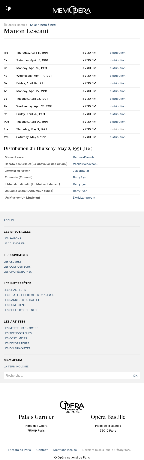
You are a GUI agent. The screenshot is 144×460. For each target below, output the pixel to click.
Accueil (9, 220)
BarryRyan (80, 177)
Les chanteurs (15, 290)
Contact (42, 449)
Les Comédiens (15, 305)
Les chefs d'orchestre (21, 310)
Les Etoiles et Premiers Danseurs (29, 295)
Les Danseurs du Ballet (21, 300)
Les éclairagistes (17, 348)
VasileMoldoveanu (85, 163)
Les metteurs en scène (21, 328)
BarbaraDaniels (83, 157)
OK (135, 375)
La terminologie (16, 366)
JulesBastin (81, 170)
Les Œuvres (12, 261)
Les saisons (12, 238)
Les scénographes (18, 333)
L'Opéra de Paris (19, 449)
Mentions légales (65, 449)
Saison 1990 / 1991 (43, 24)
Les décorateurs (16, 343)
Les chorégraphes (18, 272)
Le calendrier (14, 243)
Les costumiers (15, 338)
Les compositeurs (17, 267)
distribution (117, 52)
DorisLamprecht (84, 197)
